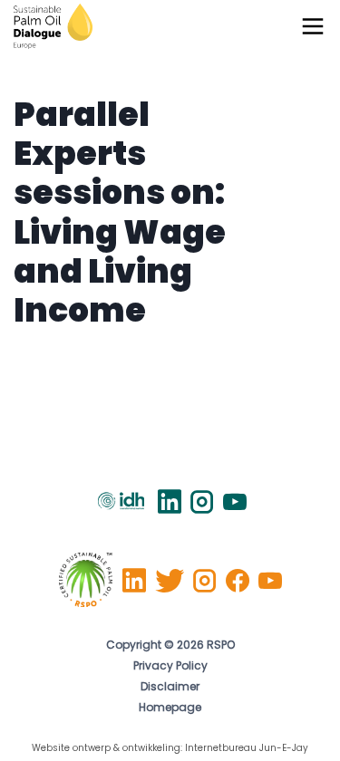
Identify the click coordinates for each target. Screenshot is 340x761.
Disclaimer (170, 687)
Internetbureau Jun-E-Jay (246, 749)
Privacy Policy (170, 667)
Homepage (170, 708)
